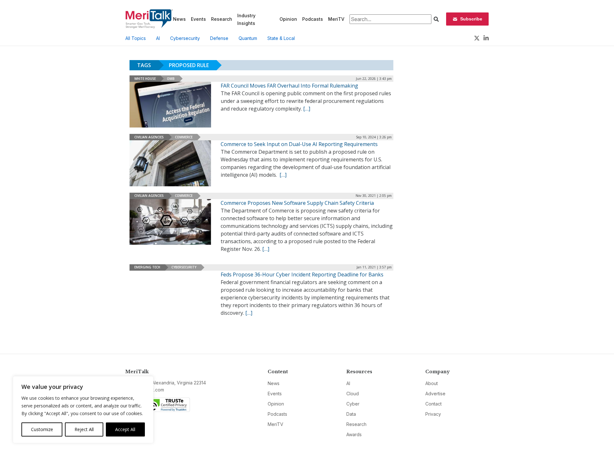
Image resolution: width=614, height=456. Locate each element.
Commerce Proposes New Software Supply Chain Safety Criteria (297, 202)
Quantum (248, 38)
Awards (354, 434)
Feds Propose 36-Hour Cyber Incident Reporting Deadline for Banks (302, 274)
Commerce (184, 137)
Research (221, 19)
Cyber (352, 403)
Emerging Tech (147, 267)
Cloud (352, 393)
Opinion (288, 19)
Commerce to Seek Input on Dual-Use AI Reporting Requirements (299, 144)
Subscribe (471, 18)
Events (198, 19)
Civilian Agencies (149, 137)
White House (145, 78)
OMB (171, 78)
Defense (219, 38)
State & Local (281, 38)
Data (351, 414)
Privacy (433, 414)
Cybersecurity (185, 38)
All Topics (135, 38)
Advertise (435, 393)
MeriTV (336, 19)
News (179, 19)
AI (158, 38)
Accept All (125, 429)
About (431, 383)
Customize (42, 429)
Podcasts (312, 19)
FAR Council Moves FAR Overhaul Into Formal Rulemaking (289, 85)
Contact (433, 403)
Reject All (84, 429)
